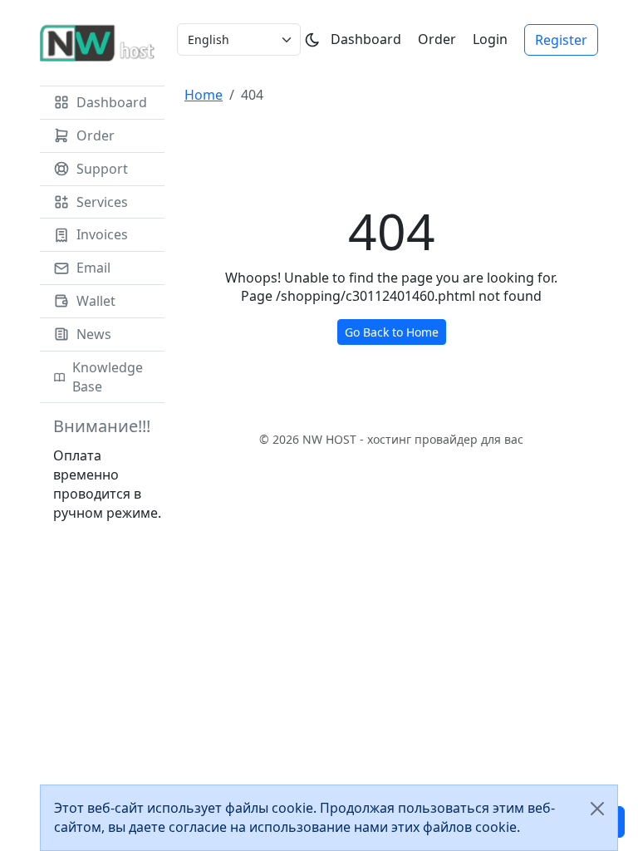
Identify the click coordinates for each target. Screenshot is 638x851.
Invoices (102, 234)
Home (203, 95)
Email (93, 267)
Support (102, 169)
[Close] (597, 808)
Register (561, 40)
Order (437, 39)
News (93, 334)
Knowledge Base (107, 377)
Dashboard (366, 39)
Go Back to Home (392, 332)
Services (102, 202)
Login (490, 39)
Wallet (95, 301)
